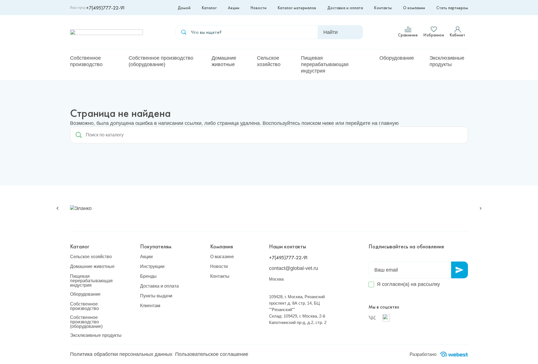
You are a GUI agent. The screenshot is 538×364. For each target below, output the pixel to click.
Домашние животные (224, 61)
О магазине (222, 257)
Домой (184, 8)
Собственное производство (86, 61)
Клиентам (150, 306)
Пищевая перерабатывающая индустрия (325, 64)
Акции (233, 8)
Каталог (209, 8)
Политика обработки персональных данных (121, 354)
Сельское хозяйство (268, 61)
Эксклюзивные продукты (447, 61)
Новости (258, 8)
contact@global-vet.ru (293, 268)
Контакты (383, 8)
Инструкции (152, 266)
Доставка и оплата (345, 8)
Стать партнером (452, 8)
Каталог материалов (297, 8)
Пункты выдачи (156, 296)
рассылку (429, 284)
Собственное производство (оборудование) (161, 61)
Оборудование (396, 58)
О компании (414, 8)
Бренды (148, 276)
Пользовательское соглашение (211, 354)
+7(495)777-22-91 (105, 7)
